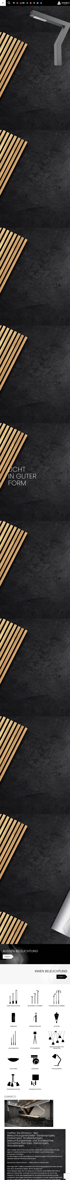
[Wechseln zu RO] (27, 3)
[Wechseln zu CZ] (34, 3)
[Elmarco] (61, 3)
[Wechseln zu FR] (41, 3)
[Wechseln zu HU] (30, 3)
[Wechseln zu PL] (14, 3)
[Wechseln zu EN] (17, 3)
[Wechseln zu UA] (37, 3)
